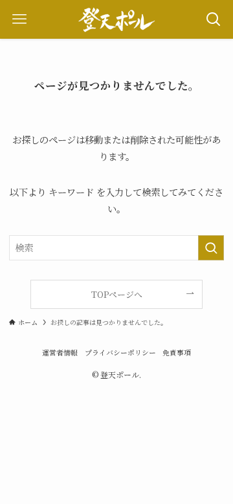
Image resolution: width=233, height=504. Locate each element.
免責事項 (176, 352)
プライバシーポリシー (120, 352)
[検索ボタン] (213, 19)
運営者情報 (60, 352)
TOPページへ (116, 294)
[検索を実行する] (211, 247)
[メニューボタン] (19, 19)
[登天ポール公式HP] (116, 19)
